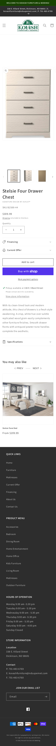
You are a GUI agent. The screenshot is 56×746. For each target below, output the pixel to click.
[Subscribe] (46, 696)
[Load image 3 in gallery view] (42, 176)
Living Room (12, 570)
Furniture (11, 469)
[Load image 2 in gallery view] (28, 176)
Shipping (6, 218)
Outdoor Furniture (15, 585)
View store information (17, 296)
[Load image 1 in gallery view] (14, 176)
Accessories (12, 526)
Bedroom (11, 534)
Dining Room (13, 541)
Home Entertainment (17, 548)
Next (36, 368)
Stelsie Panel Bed (9, 428)
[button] (4, 25)
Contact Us (11, 506)
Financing (11, 491)
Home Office (12, 556)
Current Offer (13, 484)
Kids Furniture (13, 563)
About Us (11, 499)
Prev (20, 368)
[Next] (52, 177)
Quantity (6, 223)
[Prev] (3, 177)
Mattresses (11, 477)
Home (9, 462)
